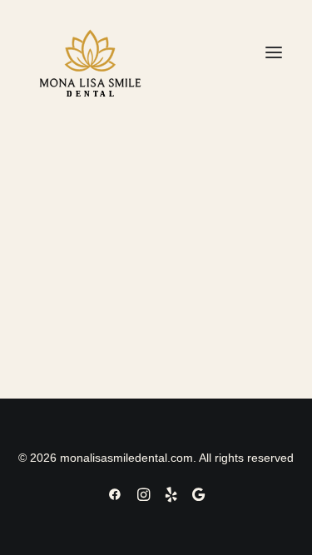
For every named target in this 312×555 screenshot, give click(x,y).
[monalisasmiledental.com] (90, 52)
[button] (273, 52)
